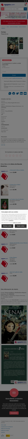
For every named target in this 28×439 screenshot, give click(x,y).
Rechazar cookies (7, 226)
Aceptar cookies (20, 226)
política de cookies (17, 222)
